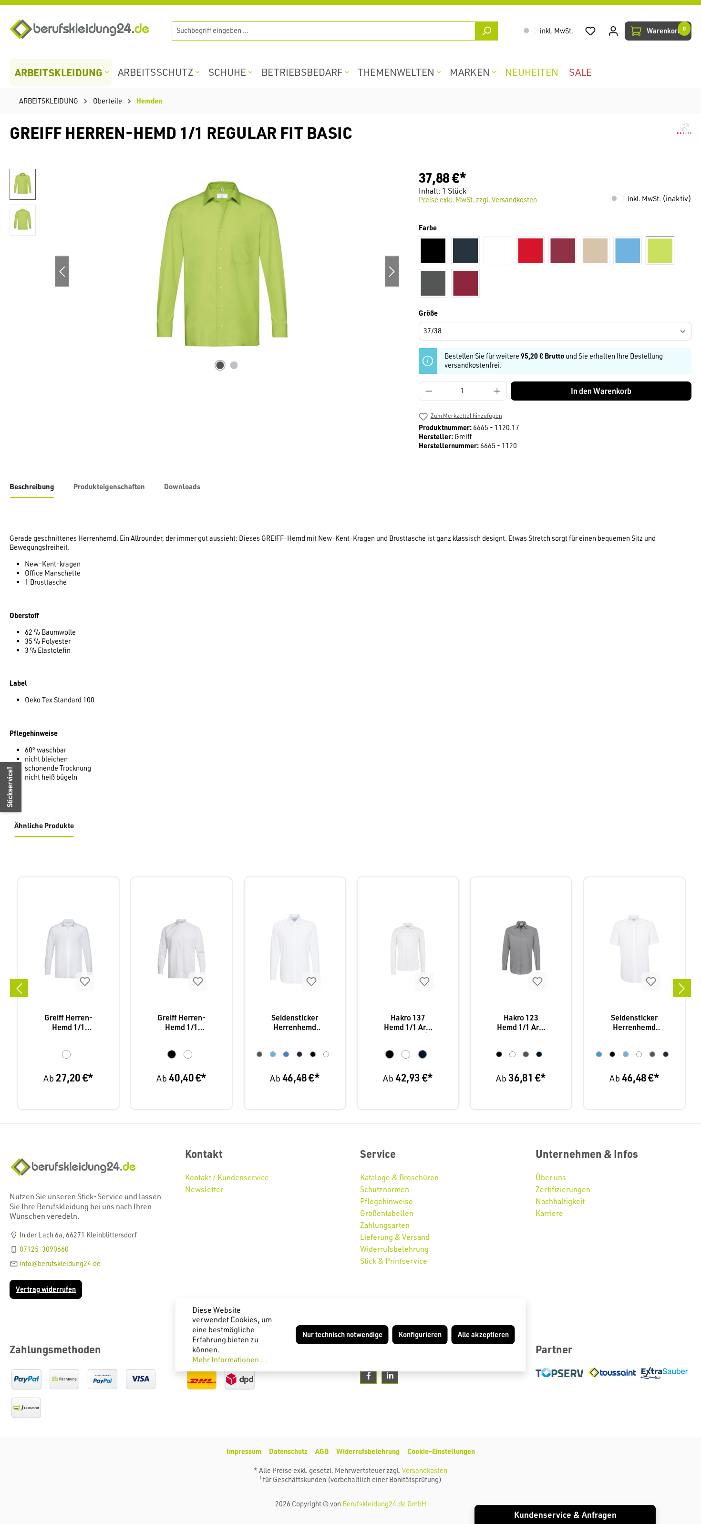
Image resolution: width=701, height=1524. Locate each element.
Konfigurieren (420, 1334)
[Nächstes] (681, 988)
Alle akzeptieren (483, 1334)
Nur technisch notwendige (342, 1334)
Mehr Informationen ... (230, 1359)
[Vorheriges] (19, 988)
